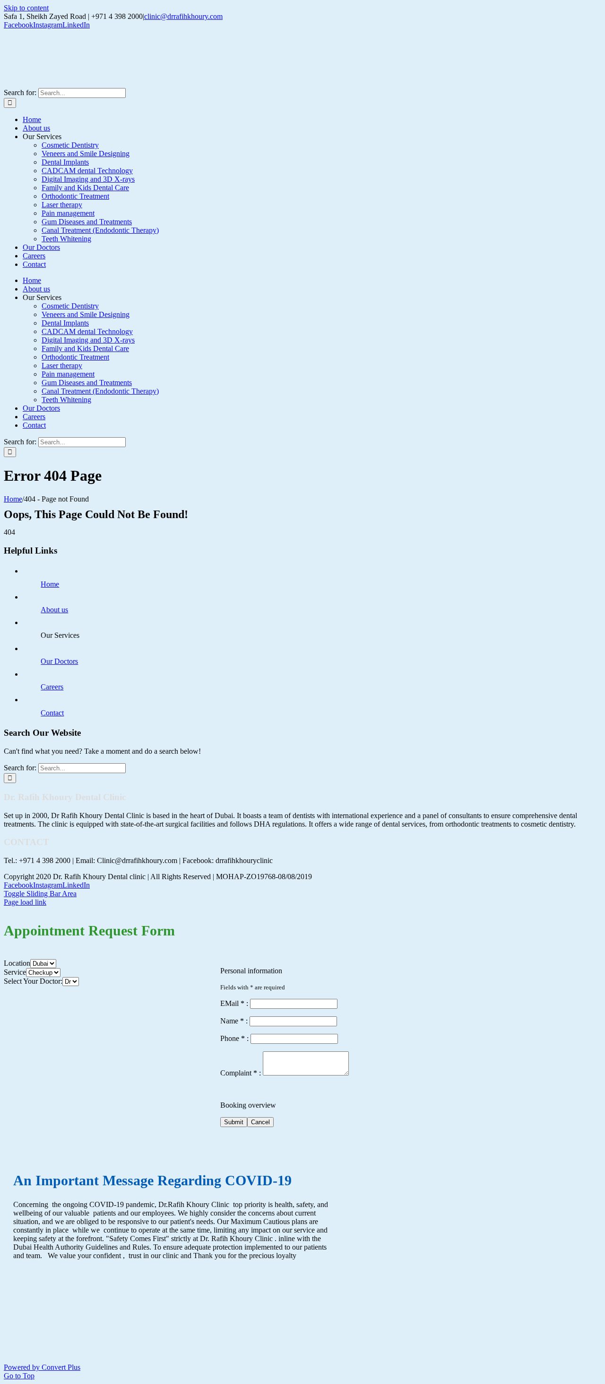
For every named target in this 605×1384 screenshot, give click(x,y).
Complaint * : (241, 1073)
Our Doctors (59, 661)
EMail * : (235, 1003)
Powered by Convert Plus (42, 1367)
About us (54, 610)
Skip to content (26, 8)
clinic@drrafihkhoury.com (183, 16)
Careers (52, 687)
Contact (52, 713)
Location (17, 963)
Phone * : (235, 1038)
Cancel (260, 1122)
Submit (233, 1122)
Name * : (235, 1021)
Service (15, 972)
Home (50, 584)
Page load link (25, 902)
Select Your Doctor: (33, 981)
